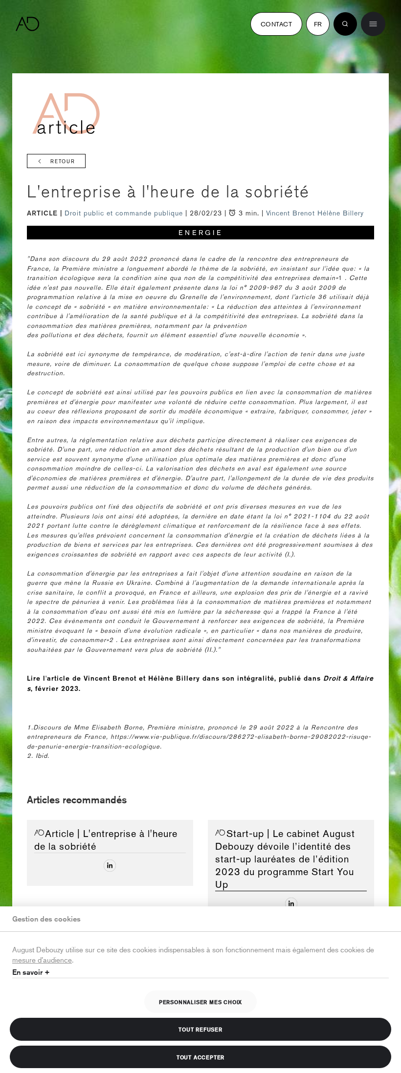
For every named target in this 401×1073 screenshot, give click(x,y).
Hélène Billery (340, 213)
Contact (276, 24)
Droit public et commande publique (125, 213)
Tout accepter (200, 1056)
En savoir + (31, 972)
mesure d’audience (42, 959)
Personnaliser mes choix (200, 1001)
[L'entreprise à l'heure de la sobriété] (109, 865)
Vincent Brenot (290, 213)
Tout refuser (200, 1029)
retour (62, 161)
